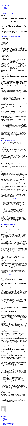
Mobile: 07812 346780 (8, 424)
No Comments (13, 22)
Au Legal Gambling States (6, 274)
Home (4, 418)
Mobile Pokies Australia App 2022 (8, 140)
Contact (4, 422)
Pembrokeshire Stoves (5, 5)
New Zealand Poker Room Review (8, 224)
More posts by (3, 416)
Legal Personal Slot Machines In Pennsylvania (10, 36)
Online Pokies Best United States (7, 297)
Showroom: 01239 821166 (8, 423)
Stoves (4, 420)
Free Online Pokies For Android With (8, 198)
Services (5, 419)
